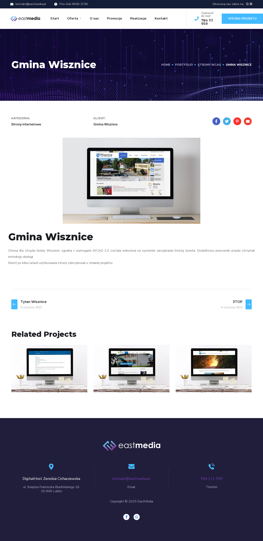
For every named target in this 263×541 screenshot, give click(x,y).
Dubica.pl (114, 376)
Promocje (114, 18)
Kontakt (161, 18)
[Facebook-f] (126, 517)
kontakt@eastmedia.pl (31, 4)
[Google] (137, 517)
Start (54, 18)
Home (165, 65)
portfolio (184, 65)
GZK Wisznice (38, 376)
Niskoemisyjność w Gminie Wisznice (209, 373)
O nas (94, 18)
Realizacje (138, 18)
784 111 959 (207, 22)
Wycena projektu (242, 19)
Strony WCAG (209, 65)
